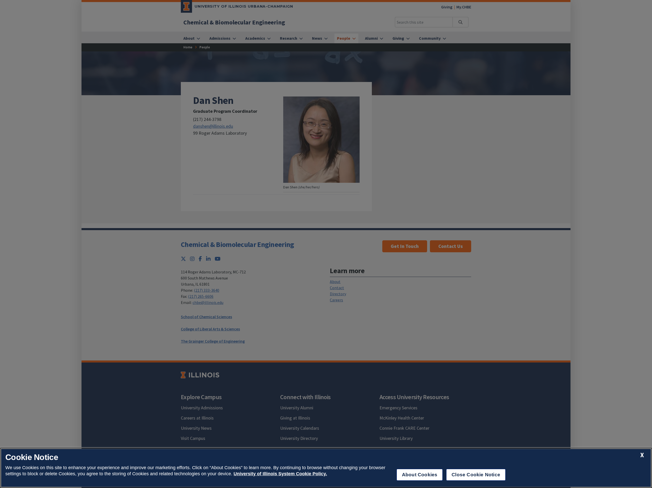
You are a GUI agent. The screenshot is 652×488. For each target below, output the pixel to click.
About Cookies (419, 474)
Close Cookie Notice (476, 474)
